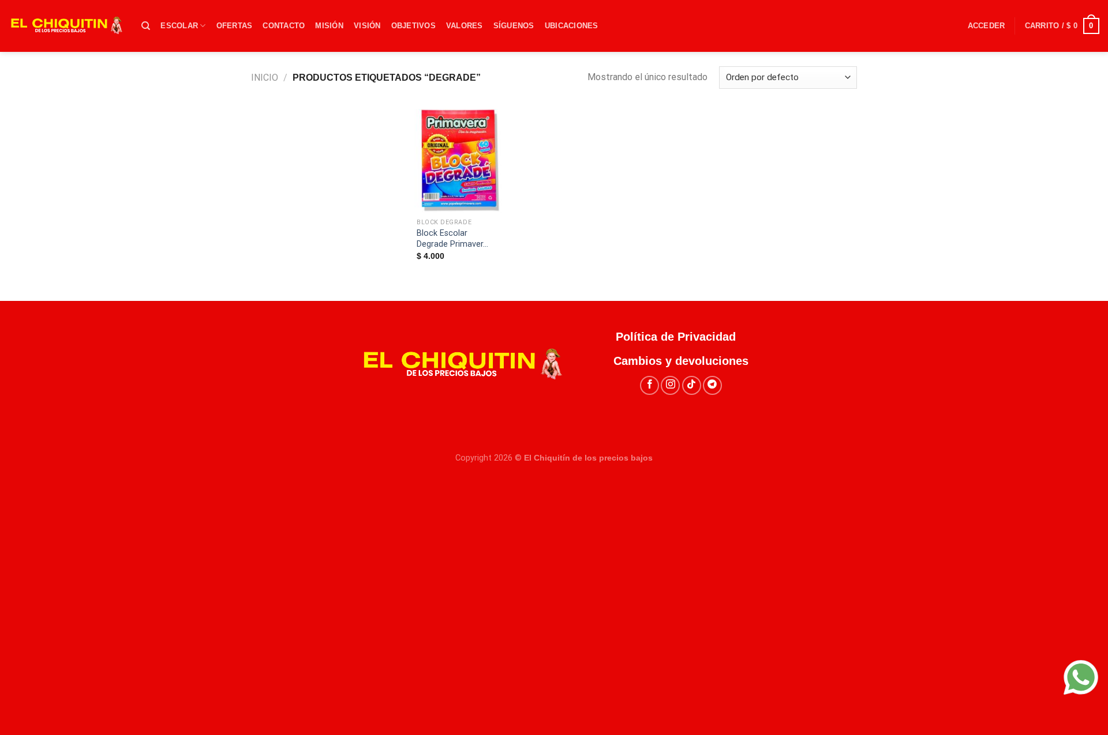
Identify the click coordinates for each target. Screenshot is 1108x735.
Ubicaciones (571, 25)
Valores (464, 25)
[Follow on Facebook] (649, 385)
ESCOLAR (179, 25)
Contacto (284, 25)
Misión (329, 25)
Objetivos (413, 25)
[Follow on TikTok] (691, 385)
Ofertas (234, 25)
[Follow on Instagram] (670, 385)
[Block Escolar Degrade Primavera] (459, 161)
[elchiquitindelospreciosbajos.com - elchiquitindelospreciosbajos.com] (66, 25)
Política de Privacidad (681, 336)
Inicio (264, 77)
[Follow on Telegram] (712, 385)
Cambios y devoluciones (680, 361)
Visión (367, 25)
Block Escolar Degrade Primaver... (452, 238)
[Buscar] (145, 26)
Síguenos (513, 25)
